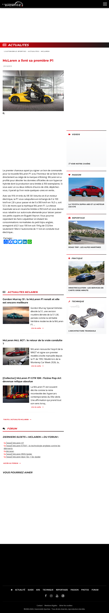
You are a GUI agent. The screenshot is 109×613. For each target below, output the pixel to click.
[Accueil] (11, 589)
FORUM (95, 589)
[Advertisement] (54, 21)
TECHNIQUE (48, 589)
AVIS (38, 589)
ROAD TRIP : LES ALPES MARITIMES (84, 247)
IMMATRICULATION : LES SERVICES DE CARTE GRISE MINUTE (86, 289)
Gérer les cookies (65, 605)
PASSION (75, 589)
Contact (40, 605)
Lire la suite (36, 328)
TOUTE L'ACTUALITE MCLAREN (16, 419)
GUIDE (30, 589)
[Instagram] (51, 596)
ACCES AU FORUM (10, 463)
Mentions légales (51, 605)
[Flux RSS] (63, 596)
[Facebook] (46, 596)
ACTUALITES (33, 51)
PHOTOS (85, 589)
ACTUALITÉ (20, 589)
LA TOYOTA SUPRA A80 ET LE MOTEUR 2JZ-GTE (86, 205)
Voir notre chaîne (80, 164)
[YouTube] (57, 596)
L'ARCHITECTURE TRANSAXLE (82, 331)
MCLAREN (45, 51)
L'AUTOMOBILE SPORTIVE (15, 51)
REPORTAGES (62, 589)
